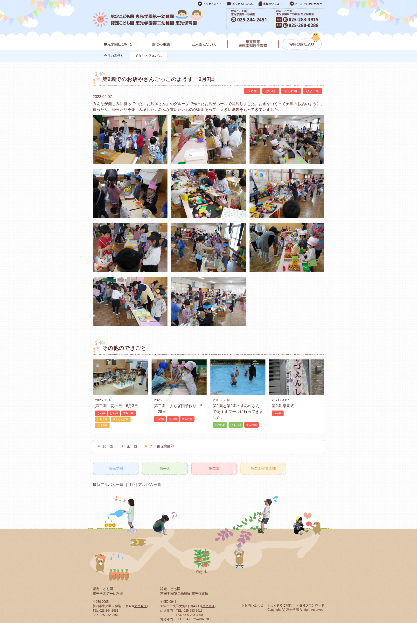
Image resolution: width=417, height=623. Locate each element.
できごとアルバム (148, 56)
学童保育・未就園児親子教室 (252, 41)
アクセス (140, 606)
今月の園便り (114, 56)
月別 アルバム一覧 (144, 485)
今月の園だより (301, 41)
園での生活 (161, 41)
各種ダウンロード (311, 605)
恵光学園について (117, 41)
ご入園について (204, 41)
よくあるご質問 (281, 605)
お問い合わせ (253, 605)
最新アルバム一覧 (108, 485)
